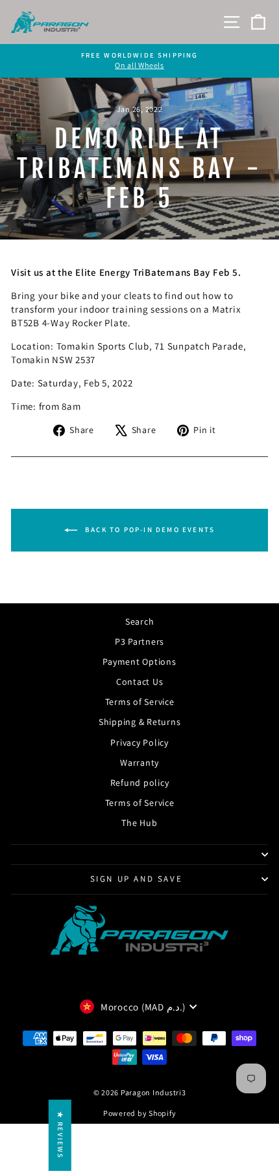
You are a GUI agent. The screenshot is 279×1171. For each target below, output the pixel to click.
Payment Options (139, 661)
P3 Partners (139, 641)
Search (139, 621)
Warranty (139, 762)
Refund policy (139, 782)
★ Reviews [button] (60, 1135)
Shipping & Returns (140, 722)
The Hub (139, 823)
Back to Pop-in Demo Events (148, 529)
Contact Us (140, 681)
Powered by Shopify (139, 1113)
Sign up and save (136, 878)
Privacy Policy (139, 742)
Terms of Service (140, 702)
